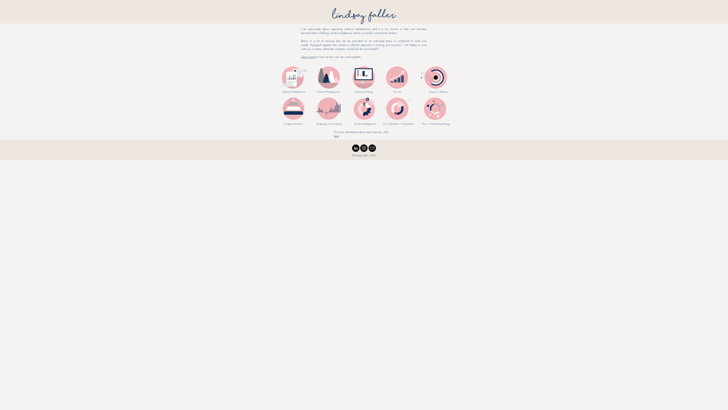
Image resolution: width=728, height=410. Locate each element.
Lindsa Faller (364, 16)
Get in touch (308, 57)
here (336, 136)
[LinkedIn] (355, 148)
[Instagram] (364, 148)
